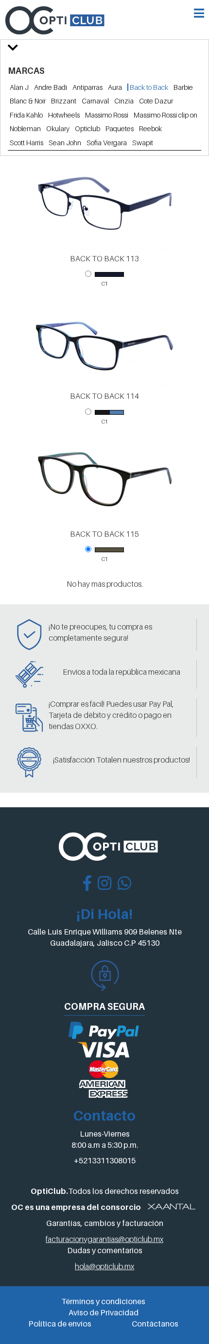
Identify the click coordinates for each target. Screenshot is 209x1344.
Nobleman (25, 128)
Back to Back (148, 87)
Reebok (150, 128)
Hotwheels (64, 115)
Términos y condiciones (103, 1301)
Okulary (58, 128)
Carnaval (95, 101)
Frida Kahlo (26, 115)
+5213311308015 (105, 1160)
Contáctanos (155, 1323)
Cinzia (124, 101)
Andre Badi (50, 87)
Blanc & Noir (28, 101)
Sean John (65, 142)
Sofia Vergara (107, 142)
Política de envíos (59, 1323)
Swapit (142, 142)
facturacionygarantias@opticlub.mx (104, 1239)
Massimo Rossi (106, 115)
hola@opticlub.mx (104, 1266)
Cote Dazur (156, 101)
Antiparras (87, 87)
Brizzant (63, 101)
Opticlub (87, 128)
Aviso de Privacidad (104, 1312)
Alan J (19, 87)
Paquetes (119, 128)
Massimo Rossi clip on (165, 115)
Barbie (183, 87)
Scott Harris (26, 142)
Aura (115, 87)
